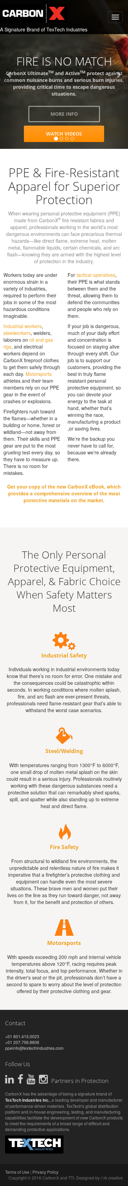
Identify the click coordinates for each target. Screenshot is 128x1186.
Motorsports (39, 373)
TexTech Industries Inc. (27, 1100)
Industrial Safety (64, 655)
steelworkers (17, 332)
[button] (9, 74)
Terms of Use (17, 1172)
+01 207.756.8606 (22, 1042)
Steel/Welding (64, 751)
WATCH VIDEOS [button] (69, 147)
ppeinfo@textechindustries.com (34, 1048)
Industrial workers (22, 326)
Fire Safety (64, 847)
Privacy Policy (45, 1172)
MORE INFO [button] (69, 127)
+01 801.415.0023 (22, 1036)
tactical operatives (95, 274)
